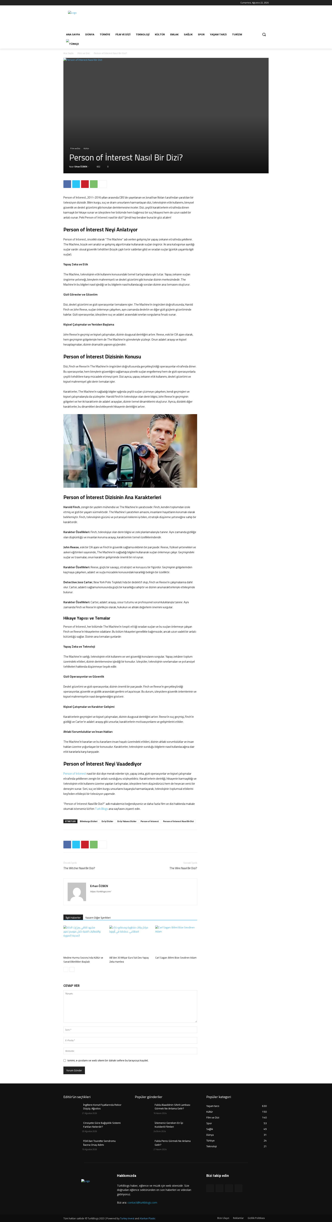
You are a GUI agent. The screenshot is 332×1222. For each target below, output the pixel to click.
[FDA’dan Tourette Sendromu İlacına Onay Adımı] (72, 1145)
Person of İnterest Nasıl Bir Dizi (178, 821)
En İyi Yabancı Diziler (126, 821)
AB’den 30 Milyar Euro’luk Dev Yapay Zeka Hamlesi (129, 959)
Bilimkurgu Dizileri (88, 821)
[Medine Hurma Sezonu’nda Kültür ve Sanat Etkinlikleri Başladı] (84, 939)
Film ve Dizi (84, 53)
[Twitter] (76, 3)
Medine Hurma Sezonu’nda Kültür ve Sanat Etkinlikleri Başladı (83, 959)
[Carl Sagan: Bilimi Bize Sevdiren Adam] (176, 939)
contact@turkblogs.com (142, 1202)
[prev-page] (65, 969)
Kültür (86, 148)
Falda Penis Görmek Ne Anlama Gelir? (173, 1142)
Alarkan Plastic (147, 1218)
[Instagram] (71, 3)
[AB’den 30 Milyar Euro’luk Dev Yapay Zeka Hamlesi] (130, 939)
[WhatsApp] (94, 184)
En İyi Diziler (107, 821)
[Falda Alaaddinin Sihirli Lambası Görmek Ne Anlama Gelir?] (144, 1109)
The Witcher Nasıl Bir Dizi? (79, 868)
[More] (103, 184)
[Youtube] (81, 3)
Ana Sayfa (68, 53)
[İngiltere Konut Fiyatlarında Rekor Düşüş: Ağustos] (72, 1109)
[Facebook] (65, 3)
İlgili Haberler (73, 917)
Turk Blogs (102, 809)
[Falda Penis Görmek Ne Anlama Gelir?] (144, 1145)
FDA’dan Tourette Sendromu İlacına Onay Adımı (99, 1142)
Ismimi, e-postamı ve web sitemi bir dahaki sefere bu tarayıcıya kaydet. (107, 1060)
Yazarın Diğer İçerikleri (98, 917)
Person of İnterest (150, 821)
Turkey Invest (127, 1218)
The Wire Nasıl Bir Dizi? (183, 868)
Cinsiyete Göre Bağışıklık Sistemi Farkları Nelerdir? (102, 1124)
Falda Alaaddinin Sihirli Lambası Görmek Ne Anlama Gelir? (172, 1106)
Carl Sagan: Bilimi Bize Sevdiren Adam (176, 957)
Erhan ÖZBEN (81, 167)
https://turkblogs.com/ (100, 891)
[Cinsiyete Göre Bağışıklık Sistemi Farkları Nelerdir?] (72, 1127)
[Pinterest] (85, 184)
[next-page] (72, 969)
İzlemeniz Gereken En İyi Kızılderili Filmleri (169, 1124)
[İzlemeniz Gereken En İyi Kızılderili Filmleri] (144, 1127)
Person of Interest (74, 773)
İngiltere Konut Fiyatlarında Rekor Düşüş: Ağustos (102, 1106)
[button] (264, 34)
